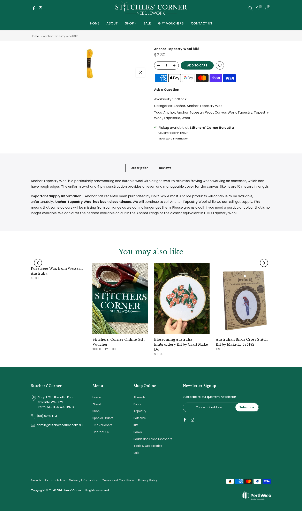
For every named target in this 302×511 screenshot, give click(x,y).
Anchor (179, 105)
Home (35, 36)
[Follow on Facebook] (34, 8)
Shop (96, 411)
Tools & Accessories (148, 446)
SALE (147, 23)
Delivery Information (83, 480)
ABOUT (112, 23)
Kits (136, 425)
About (96, 404)
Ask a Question (166, 89)
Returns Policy (55, 480)
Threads (139, 397)
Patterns (140, 418)
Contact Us (100, 432)
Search (36, 480)
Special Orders (102, 418)
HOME (94, 23)
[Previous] (38, 263)
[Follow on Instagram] (40, 8)
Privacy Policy (148, 480)
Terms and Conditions (118, 480)
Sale (136, 453)
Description (140, 168)
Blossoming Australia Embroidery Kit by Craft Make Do (181, 344)
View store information (173, 139)
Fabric (138, 404)
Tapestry (245, 112)
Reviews (165, 168)
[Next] (264, 263)
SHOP (129, 23)
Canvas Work (225, 112)
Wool (186, 118)
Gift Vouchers (102, 425)
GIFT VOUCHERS (171, 23)
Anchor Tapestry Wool (205, 105)
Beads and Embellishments (153, 439)
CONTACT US (201, 23)
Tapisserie (172, 118)
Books (138, 432)
